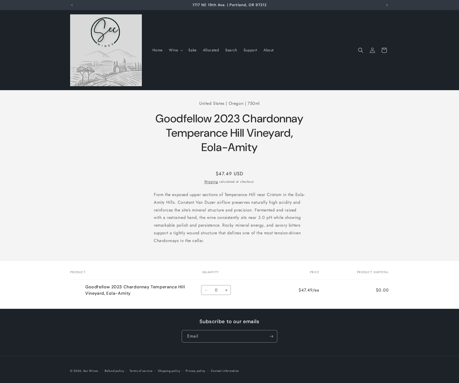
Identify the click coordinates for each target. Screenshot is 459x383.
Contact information (225, 371)
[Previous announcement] (72, 5)
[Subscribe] (271, 336)
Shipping (211, 181)
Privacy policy (195, 371)
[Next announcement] (387, 5)
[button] (175, 50)
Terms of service (141, 371)
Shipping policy (169, 371)
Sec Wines (90, 371)
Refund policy (114, 371)
